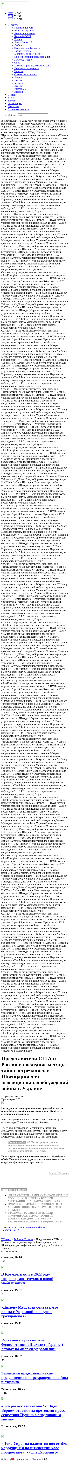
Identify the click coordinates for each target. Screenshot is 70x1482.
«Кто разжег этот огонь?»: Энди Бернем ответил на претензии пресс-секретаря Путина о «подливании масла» (33, 1412)
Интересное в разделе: (14, 1189)
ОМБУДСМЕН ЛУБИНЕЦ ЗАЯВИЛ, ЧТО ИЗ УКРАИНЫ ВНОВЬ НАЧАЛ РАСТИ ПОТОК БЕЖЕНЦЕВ (35, 1207)
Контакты (13, 106)
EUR (10, 16)
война (21, 1227)
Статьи (12, 94)
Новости (13, 24)
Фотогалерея (15, 103)
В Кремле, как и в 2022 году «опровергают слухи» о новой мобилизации (27, 1278)
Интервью (20, 88)
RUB (10, 19)
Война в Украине (24, 30)
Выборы (19, 45)
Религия (18, 71)
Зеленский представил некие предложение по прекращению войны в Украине (34, 1377)
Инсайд (18, 91)
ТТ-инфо (36, 1459)
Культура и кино (23, 59)
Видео (11, 100)
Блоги (11, 97)
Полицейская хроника (26, 68)
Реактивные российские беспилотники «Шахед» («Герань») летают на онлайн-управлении (32, 1344)
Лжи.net (18, 86)
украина (30, 1227)
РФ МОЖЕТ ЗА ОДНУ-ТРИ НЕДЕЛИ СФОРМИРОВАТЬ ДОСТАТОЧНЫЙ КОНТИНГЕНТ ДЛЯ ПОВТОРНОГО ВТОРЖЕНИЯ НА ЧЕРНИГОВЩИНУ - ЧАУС (35, 1217)
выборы (40, 1227)
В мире (18, 39)
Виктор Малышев (59, 1173)
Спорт (17, 62)
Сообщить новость (18, 109)
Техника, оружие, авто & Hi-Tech (32, 65)
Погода (18, 80)
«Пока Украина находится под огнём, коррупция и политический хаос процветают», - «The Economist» (34, 1447)
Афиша (18, 77)
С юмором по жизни (25, 74)
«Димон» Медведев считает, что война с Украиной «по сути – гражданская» (29, 1311)
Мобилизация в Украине (28, 53)
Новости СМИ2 (10, 1230)
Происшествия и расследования (32, 56)
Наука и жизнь (22, 51)
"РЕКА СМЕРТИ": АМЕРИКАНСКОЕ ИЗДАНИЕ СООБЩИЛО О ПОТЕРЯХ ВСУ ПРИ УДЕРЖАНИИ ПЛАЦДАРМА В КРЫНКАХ (38, 1198)
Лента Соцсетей (23, 42)
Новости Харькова (24, 33)
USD (10, 13)
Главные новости (24, 27)
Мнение (18, 83)
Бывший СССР (22, 36)
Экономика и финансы (27, 48)
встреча (12, 1227)
